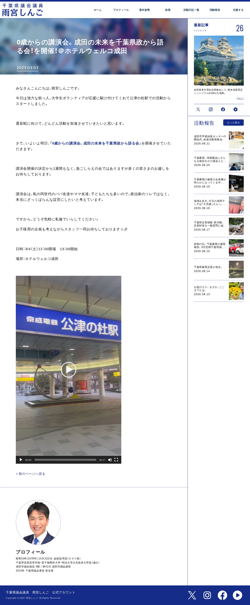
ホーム (98, 9)
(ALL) (240, 98)
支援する (238, 9)
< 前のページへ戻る (30, 473)
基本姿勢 (144, 9)
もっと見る (233, 122)
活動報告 (215, 9)
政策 (168, 9)
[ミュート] (110, 460)
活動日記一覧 (191, 9)
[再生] (21, 460)
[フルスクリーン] (116, 460)
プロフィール (121, 9)
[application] (68, 370)
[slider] (65, 460)
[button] (68, 370)
